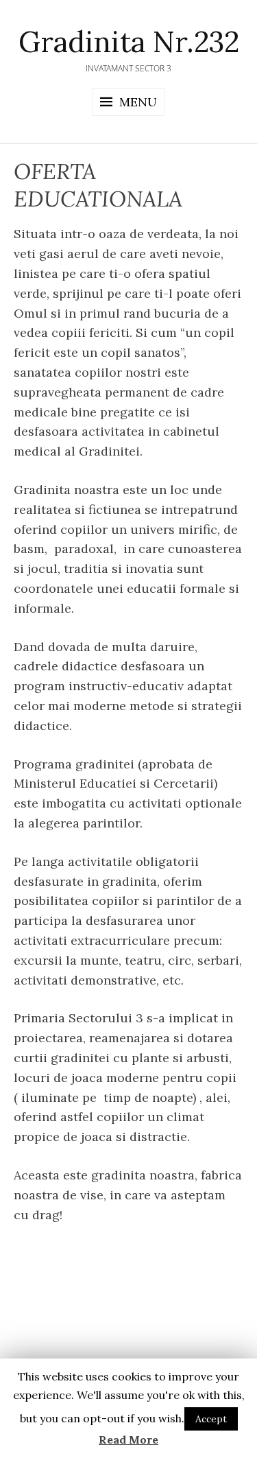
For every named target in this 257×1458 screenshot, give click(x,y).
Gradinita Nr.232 (129, 41)
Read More (128, 1439)
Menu (138, 102)
